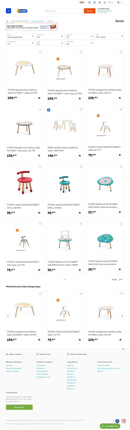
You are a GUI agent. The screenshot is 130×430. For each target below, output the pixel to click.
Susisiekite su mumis (43, 377)
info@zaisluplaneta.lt (104, 11)
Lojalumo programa (12, 371)
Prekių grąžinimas (42, 371)
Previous (7, 316)
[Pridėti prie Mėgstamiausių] (40, 52)
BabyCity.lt (70, 371)
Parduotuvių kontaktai (13, 368)
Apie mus (9, 365)
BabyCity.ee (71, 377)
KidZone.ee (71, 386)
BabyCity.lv (71, 374)
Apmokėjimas (41, 365)
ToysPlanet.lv (71, 383)
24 (120, 280)
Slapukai (100, 371)
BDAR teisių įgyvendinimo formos (108, 368)
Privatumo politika (103, 365)
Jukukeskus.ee (72, 380)
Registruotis (19, 407)
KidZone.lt (70, 365)
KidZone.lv (70, 389)
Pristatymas (40, 368)
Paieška (90, 11)
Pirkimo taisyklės (42, 374)
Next (122, 316)
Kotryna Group (72, 368)
